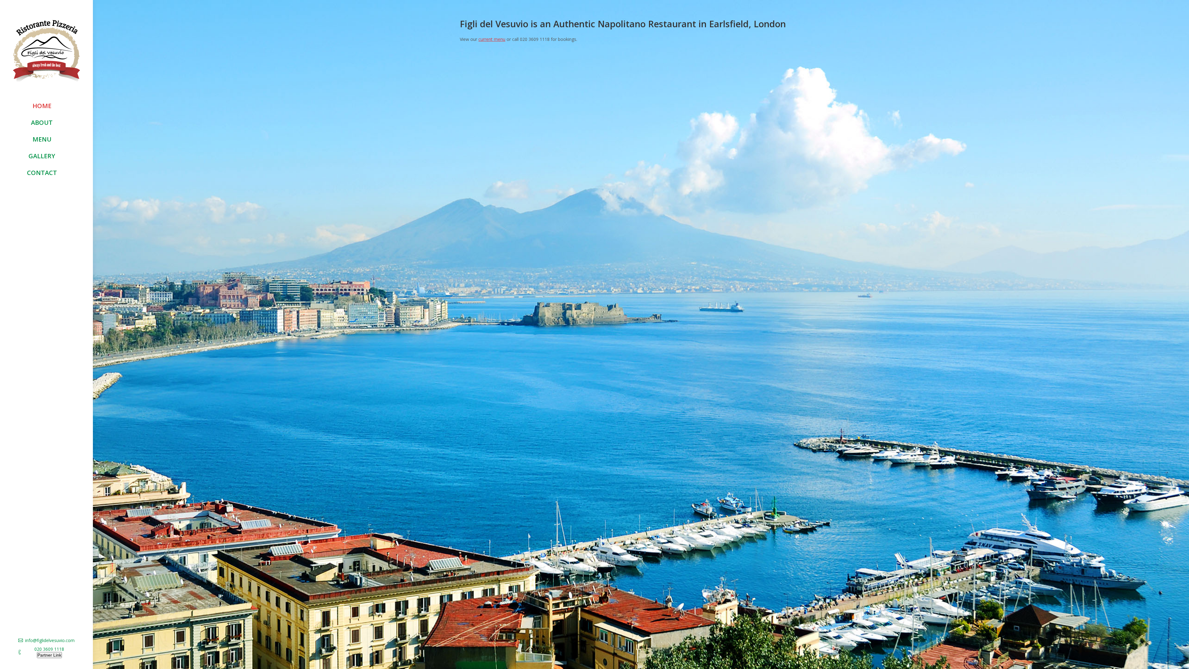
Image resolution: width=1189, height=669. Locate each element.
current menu (491, 39)
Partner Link (49, 655)
